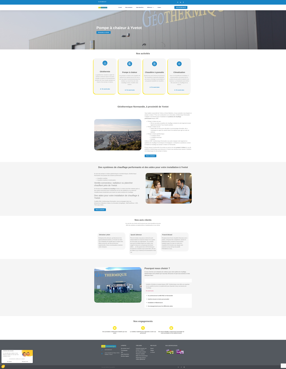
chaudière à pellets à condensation (106, 180)
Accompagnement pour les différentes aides (160, 306)
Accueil (120, 7)
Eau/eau (153, 139)
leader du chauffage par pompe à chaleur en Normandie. (161, 144)
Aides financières (140, 7)
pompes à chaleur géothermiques (109, 173)
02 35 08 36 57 (102, 1)
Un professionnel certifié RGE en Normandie (160, 295)
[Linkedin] (184, 367)
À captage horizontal (156, 137)
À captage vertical (155, 135)
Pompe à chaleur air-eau (154, 121)
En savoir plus (150, 290)
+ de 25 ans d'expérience (155, 280)
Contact (159, 7)
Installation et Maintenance (155, 302)
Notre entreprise (128, 7)
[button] (168, 280)
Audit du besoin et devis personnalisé (158, 299)
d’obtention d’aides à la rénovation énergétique (112, 203)
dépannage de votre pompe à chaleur (157, 151)
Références (149, 7)
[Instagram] (178, 367)
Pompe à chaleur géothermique (156, 134)
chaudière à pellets (102, 178)
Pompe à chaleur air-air (154, 126)
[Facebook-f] (181, 367)
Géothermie (105, 71)
